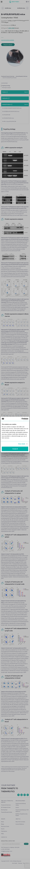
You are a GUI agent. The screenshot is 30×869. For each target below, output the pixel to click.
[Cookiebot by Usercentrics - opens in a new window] (21, 419)
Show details (21, 444)
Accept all (15, 448)
